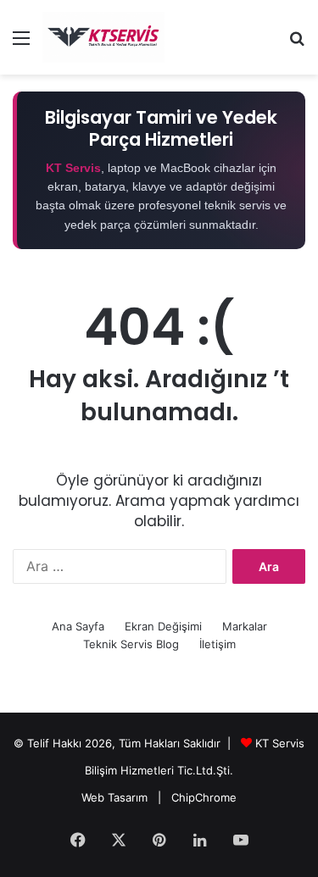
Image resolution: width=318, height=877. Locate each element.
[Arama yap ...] (296, 44)
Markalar (244, 626)
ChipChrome (204, 797)
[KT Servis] (103, 37)
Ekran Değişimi (163, 626)
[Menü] (21, 44)
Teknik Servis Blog (131, 644)
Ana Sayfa (78, 626)
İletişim (217, 644)
